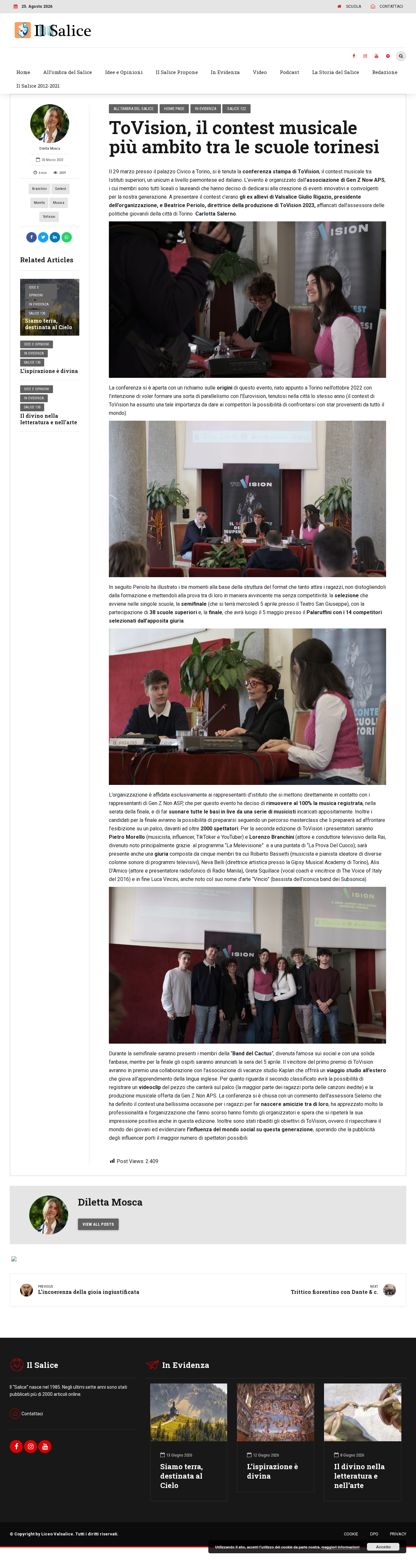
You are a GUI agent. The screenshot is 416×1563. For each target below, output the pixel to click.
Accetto (383, 1547)
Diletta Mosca (49, 148)
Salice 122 (236, 108)
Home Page (174, 108)
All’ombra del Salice (67, 72)
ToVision (49, 217)
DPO (374, 1534)
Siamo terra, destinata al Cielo (48, 324)
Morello (39, 203)
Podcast (289, 72)
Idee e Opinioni (124, 72)
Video (260, 72)
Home (23, 72)
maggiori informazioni (340, 1546)
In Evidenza (225, 72)
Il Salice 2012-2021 (38, 85)
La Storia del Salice (335, 72)
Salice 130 (37, 313)
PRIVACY (398, 1534)
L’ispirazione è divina (49, 370)
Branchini (39, 189)
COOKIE (351, 1534)
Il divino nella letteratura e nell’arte (48, 419)
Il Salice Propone (177, 72)
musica (58, 203)
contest (60, 189)
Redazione (384, 72)
